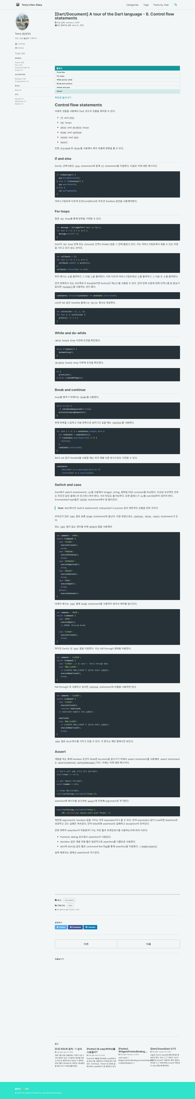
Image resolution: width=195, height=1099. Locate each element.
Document (69, 900)
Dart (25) (18, 65)
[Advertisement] (117, 47)
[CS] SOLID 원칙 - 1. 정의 (68, 1048)
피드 (27, 1089)
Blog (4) (18, 90)
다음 (148, 944)
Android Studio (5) (22, 68)
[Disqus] (117, 998)
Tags (146, 4)
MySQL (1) (19, 104)
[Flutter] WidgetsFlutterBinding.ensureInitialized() (142, 1050)
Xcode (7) (19, 70)
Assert (59, 91)
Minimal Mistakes (55, 1093)
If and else (61, 72)
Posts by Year (161, 4)
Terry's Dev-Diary (32, 4)
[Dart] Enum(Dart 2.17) (163, 1048)
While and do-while (64, 80)
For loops (60, 76)
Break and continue (64, 84)
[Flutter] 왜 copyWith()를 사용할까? (101, 1050)
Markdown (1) (20, 101)
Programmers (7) (22, 81)
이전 (86, 944)
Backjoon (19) (20, 79)
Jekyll (44, 1093)
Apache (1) (19, 99)
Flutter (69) (19, 63)
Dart (70, 905)
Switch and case (63, 87)
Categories (132, 4)
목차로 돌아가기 (63, 97)
